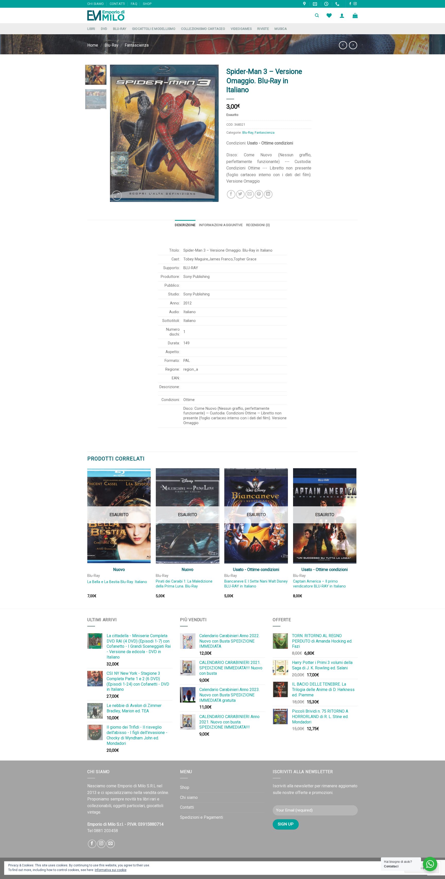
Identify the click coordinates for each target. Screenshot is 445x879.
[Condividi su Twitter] (240, 194)
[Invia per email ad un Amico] (249, 194)
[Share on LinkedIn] (268, 194)
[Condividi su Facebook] (231, 194)
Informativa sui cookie (110, 870)
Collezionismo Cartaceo (203, 29)
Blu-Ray (119, 29)
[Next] (210, 133)
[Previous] (118, 133)
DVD (104, 29)
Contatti (117, 4)
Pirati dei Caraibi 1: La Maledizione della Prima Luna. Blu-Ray (184, 583)
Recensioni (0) (258, 225)
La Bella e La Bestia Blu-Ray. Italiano (117, 582)
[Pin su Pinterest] (259, 194)
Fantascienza (137, 45)
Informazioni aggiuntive (221, 225)
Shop (147, 4)
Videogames (241, 29)
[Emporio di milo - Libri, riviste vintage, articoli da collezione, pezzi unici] (113, 15)
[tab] (185, 225)
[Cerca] (317, 15)
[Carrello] (355, 15)
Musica (281, 29)
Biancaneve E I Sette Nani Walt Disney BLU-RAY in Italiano (256, 583)
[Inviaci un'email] (110, 844)
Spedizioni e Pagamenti (201, 817)
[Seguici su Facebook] (350, 4)
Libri (91, 29)
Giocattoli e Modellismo (153, 29)
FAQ (134, 4)
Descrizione (185, 225)
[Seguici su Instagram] (355, 4)
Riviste (263, 29)
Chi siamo (95, 4)
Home (92, 45)
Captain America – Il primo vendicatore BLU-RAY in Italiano (319, 583)
